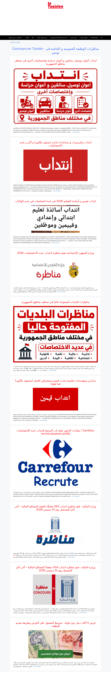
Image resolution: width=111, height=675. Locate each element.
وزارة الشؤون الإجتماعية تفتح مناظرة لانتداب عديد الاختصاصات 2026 (55, 252)
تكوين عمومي (73, 37)
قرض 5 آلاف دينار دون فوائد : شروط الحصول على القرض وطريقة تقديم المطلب (55, 624)
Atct (33, 37)
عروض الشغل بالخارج (42, 37)
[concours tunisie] (55, 5)
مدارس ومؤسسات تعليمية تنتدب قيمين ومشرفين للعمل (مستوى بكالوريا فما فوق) (55, 382)
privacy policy (94, 37)
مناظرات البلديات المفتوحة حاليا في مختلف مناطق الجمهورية (56, 301)
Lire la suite (75, 132)
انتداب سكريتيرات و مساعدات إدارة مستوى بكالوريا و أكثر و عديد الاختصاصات (55, 144)
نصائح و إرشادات (83, 37)
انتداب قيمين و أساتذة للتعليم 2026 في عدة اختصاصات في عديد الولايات (55, 201)
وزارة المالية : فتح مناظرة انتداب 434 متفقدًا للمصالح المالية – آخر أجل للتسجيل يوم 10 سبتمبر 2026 (55, 569)
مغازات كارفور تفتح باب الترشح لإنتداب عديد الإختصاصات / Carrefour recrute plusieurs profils (55, 432)
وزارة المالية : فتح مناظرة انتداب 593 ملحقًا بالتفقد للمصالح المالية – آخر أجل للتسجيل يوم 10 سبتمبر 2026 (55, 508)
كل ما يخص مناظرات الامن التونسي (58, 37)
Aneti (27, 37)
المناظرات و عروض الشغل (15, 37)
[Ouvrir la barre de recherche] (101, 37)
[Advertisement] (55, 22)
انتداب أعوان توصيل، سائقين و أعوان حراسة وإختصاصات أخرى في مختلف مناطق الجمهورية (55, 62)
